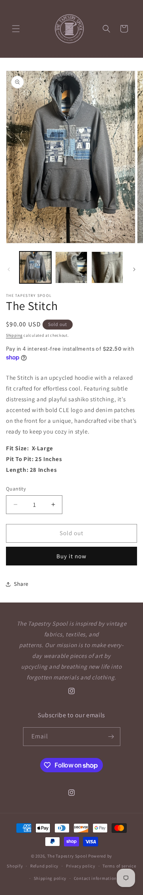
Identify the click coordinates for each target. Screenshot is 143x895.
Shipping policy (50, 878)
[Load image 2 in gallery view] (71, 267)
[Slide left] (8, 269)
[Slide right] (134, 269)
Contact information (95, 878)
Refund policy (44, 866)
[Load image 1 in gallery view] (35, 267)
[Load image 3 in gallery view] (107, 267)
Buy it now (71, 556)
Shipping (14, 335)
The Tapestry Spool (67, 856)
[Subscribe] (111, 736)
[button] (16, 28)
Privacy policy (80, 866)
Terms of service (119, 866)
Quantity (16, 488)
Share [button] (21, 583)
